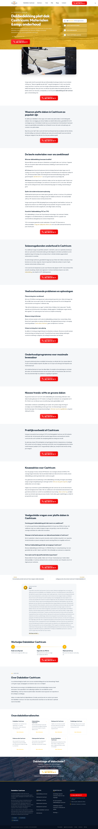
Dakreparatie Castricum (41, 806)
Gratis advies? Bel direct (41, 323)
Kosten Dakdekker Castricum (42, 810)
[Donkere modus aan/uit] (95, 3)
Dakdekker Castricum (28, 3)
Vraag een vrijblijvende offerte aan (42, 224)
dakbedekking (28, 272)
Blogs (57, 3)
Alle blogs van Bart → (34, 633)
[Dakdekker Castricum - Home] (14, 3)
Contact (64, 3)
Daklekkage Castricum (41, 800)
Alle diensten (39, 813)
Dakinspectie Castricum (41, 797)
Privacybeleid (60, 827)
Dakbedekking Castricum (20, 12)
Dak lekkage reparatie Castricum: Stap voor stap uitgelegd (58, 795)
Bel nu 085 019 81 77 (77, 795)
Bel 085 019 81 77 (38, 177)
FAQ (52, 3)
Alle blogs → (56, 812)
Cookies (75, 827)
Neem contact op (63, 492)
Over (46, 3)
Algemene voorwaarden (68, 827)
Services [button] (39, 3)
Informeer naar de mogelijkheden (59, 409)
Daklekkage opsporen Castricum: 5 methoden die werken (59, 807)
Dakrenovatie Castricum (41, 803)
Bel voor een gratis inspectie (60, 482)
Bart (15, 36)
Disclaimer (80, 827)
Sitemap (85, 827)
